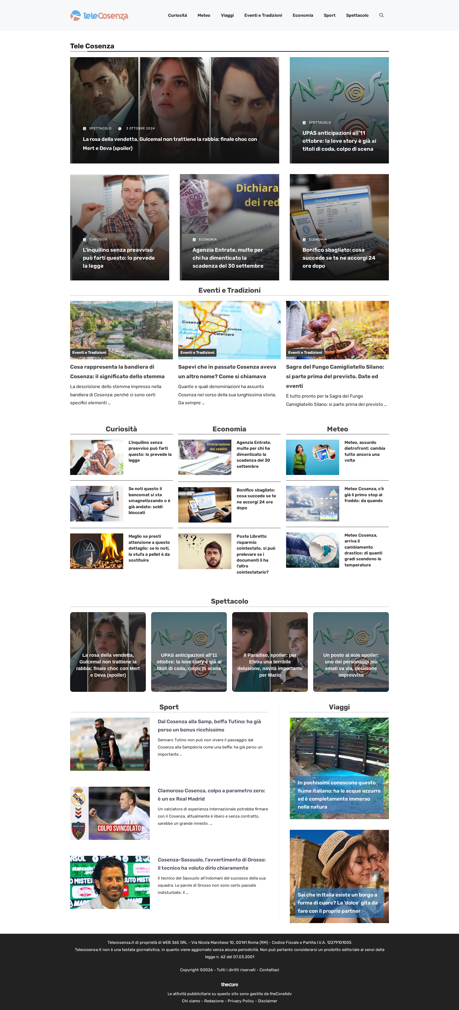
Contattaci (269, 969)
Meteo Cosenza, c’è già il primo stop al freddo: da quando (364, 494)
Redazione (214, 1001)
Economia (303, 15)
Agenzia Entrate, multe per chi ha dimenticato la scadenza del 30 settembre (228, 258)
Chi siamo (191, 1001)
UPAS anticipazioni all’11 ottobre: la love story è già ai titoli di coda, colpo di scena (339, 141)
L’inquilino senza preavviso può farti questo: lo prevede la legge (119, 258)
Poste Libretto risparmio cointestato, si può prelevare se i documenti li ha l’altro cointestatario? (256, 554)
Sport (329, 15)
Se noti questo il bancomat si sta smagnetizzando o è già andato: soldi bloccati (149, 500)
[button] (381, 15)
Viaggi (227, 15)
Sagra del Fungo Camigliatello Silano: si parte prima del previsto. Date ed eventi (335, 376)
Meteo (204, 15)
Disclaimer (267, 1001)
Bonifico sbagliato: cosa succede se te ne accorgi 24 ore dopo (339, 258)
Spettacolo (357, 15)
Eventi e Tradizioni (263, 15)
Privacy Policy (241, 1001)
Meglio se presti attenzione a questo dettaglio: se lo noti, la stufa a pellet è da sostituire (149, 548)
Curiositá (177, 15)
